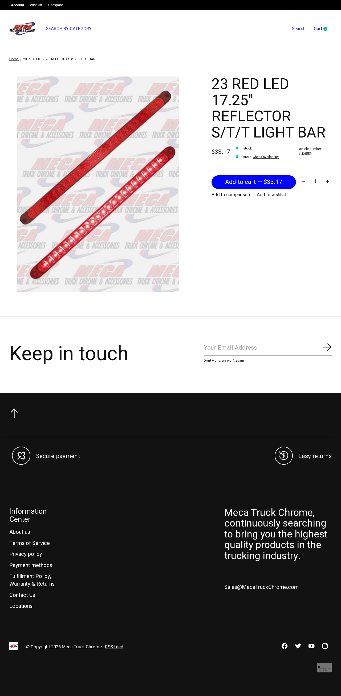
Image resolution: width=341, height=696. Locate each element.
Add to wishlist (271, 195)
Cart (323, 29)
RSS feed (114, 647)
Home (14, 59)
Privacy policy (25, 554)
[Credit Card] (324, 670)
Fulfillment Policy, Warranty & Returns (32, 580)
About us (19, 532)
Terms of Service (29, 543)
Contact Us (22, 595)
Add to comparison (231, 195)
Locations (21, 606)
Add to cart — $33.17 (253, 182)
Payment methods (30, 565)
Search (299, 29)
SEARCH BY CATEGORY (69, 29)
